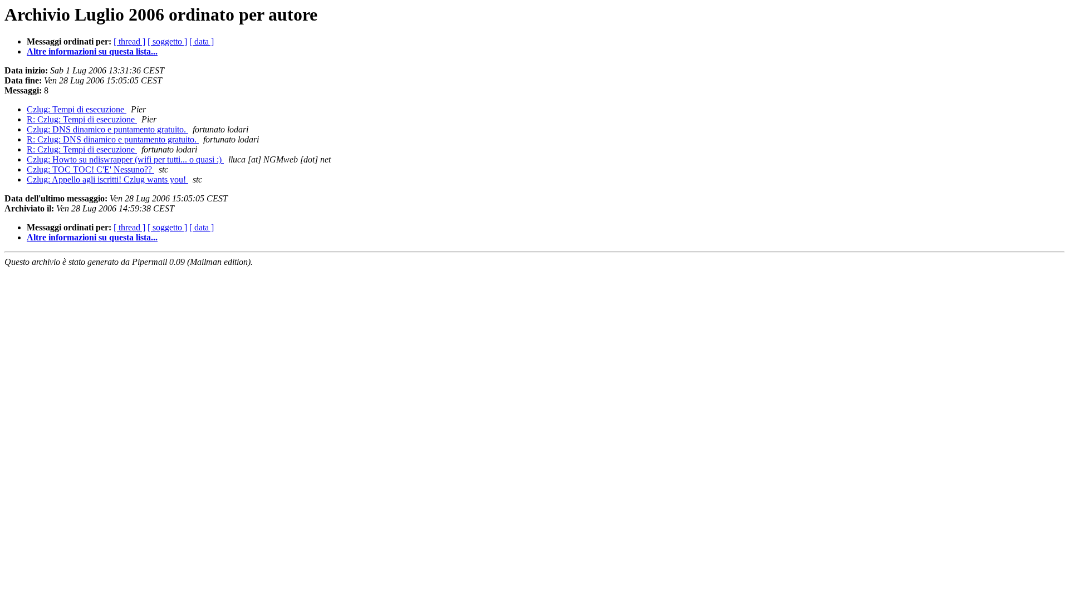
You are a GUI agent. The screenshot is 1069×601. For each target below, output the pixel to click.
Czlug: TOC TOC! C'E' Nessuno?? (90, 169)
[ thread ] (129, 41)
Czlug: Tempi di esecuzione (76, 109)
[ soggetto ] (167, 41)
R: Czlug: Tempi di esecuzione (82, 119)
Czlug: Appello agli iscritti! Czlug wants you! (107, 179)
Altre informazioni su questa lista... (92, 51)
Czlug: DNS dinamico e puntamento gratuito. (107, 129)
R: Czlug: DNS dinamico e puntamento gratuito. (113, 139)
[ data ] (201, 41)
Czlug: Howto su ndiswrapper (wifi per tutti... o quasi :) (125, 159)
